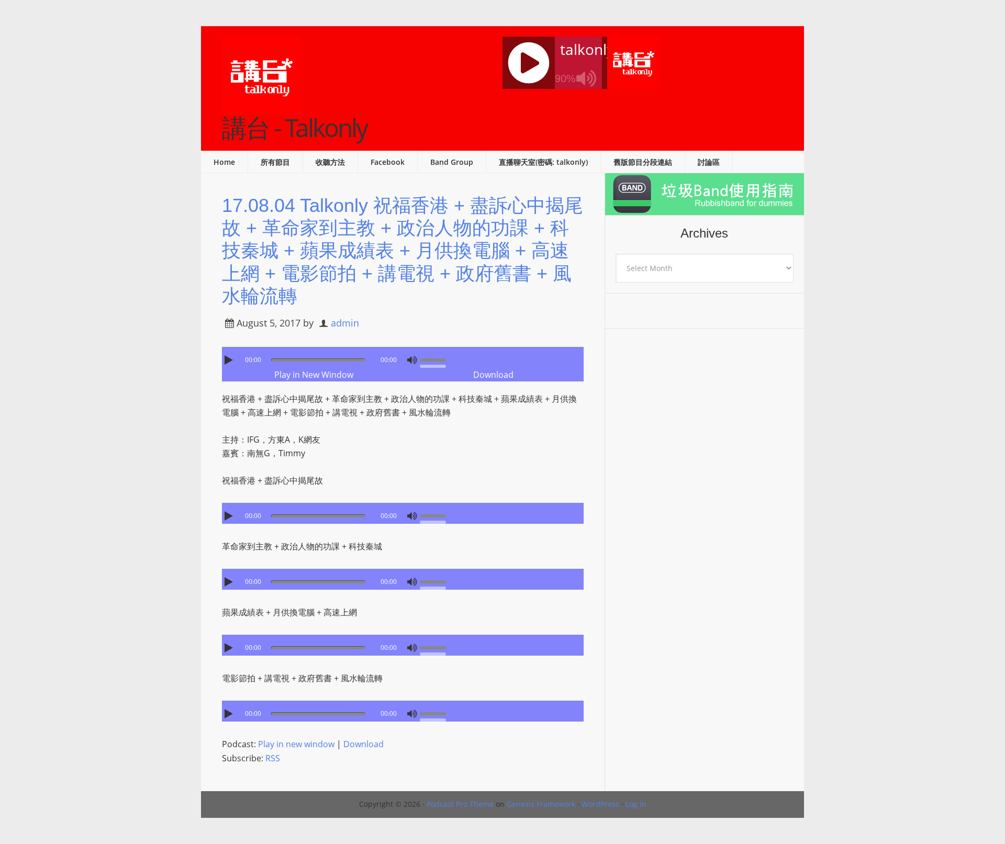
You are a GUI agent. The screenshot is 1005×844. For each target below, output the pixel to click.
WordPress (600, 804)
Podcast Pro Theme (460, 804)
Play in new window (296, 744)
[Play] (230, 360)
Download (493, 374)
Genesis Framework (541, 804)
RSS (272, 758)
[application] (403, 357)
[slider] (435, 359)
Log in (636, 804)
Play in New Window (313, 374)
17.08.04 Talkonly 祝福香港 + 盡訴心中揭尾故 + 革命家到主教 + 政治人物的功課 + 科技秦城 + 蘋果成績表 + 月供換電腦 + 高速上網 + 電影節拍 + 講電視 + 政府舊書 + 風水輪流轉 (402, 251)
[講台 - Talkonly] (261, 108)
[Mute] (412, 360)
